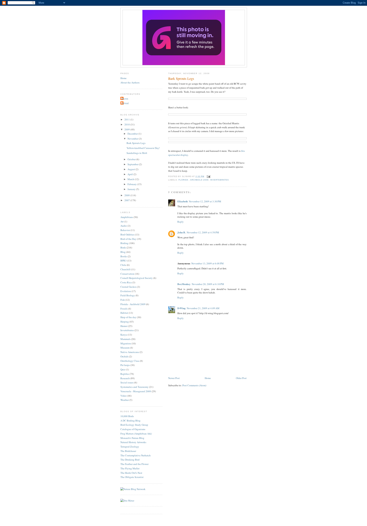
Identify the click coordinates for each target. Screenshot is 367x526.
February (132, 184)
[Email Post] (208, 176)
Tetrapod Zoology (129, 446)
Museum (124, 347)
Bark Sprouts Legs (181, 78)
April (130, 174)
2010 (127, 124)
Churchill (125, 269)
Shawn (124, 98)
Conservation (127, 273)
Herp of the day (128, 317)
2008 (127, 195)
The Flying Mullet (130, 468)
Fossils (123, 308)
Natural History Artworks (133, 442)
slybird (125, 103)
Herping (124, 321)
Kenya (123, 334)
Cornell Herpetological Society (136, 278)
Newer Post (174, 378)
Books (123, 256)
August (131, 169)
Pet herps (125, 365)
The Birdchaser (128, 451)
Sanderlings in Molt (137, 153)
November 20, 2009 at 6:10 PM (208, 284)
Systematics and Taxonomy (134, 387)
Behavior (125, 230)
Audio (123, 225)
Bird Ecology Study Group (134, 424)
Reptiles (124, 374)
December (132, 133)
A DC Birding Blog (130, 420)
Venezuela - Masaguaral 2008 (135, 391)
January (131, 189)
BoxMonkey (184, 284)
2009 (127, 129)
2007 (127, 200)
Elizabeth (182, 201)
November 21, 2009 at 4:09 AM (203, 308)
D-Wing (181, 308)
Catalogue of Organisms (132, 429)
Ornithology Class (129, 361)
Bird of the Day (128, 239)
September (133, 164)
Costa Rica (126, 282)
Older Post (241, 378)
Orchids (124, 356)
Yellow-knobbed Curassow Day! (143, 148)
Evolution (125, 291)
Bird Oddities (127, 234)
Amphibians (126, 217)
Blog (123, 252)
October (131, 159)
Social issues (127, 382)
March (131, 179)
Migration (125, 343)
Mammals (125, 339)
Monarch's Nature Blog (132, 438)
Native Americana (129, 352)
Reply (180, 221)
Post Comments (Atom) (194, 385)
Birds (123, 247)
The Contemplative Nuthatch (135, 455)
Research (125, 378)
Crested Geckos (128, 286)
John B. (181, 232)
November (133, 138)
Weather (124, 400)
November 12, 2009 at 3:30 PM (205, 201)
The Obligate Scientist (132, 477)
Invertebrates (219, 180)
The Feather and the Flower (134, 464)
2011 (127, 119)
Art (122, 221)
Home (208, 378)
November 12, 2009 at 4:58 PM (203, 232)
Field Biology (127, 295)
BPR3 (123, 260)
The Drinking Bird (130, 459)
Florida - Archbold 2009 (194, 180)
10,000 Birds (127, 416)
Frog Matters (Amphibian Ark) (136, 433)
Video (123, 395)
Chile (123, 265)
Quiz (122, 369)
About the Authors (130, 82)
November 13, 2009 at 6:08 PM (207, 263)
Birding (124, 243)
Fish (122, 299)
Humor (123, 326)
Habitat (124, 312)
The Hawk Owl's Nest (131, 473)
